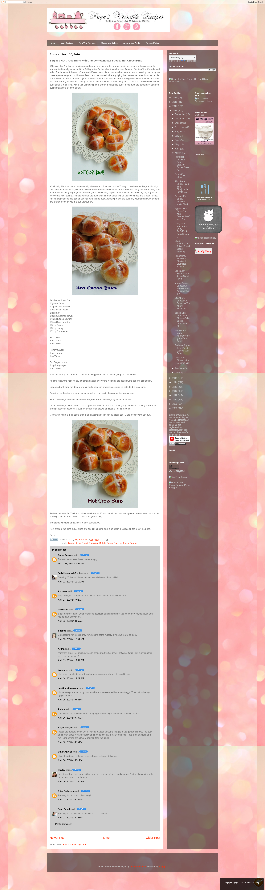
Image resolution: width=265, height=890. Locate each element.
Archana (62, 591)
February (179, 368)
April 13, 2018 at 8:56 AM (70, 621)
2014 (175, 382)
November (180, 118)
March (178, 153)
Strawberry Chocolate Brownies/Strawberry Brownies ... (182, 303)
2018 (175, 102)
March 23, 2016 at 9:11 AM (71, 563)
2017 (175, 106)
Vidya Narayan (65, 727)
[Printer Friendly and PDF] (54, 540)
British (102, 543)
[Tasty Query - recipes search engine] (203, 253)
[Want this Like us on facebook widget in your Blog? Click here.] (261, 887)
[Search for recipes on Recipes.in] (178, 477)
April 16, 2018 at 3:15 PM (70, 742)
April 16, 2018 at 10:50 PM (71, 781)
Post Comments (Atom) (74, 844)
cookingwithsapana (68, 688)
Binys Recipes (65, 555)
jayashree (63, 670)
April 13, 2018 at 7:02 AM (70, 600)
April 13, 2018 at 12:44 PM (71, 660)
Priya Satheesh (66, 791)
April (177, 149)
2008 (175, 408)
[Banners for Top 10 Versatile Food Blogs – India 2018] (192, 81)
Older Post (153, 837)
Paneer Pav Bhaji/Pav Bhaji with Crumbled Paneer (180, 261)
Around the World (131, 43)
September (180, 127)
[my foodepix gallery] (205, 238)
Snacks (133, 543)
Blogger (163, 866)
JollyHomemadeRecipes (71, 573)
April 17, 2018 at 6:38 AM (70, 799)
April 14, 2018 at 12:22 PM (71, 678)
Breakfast (93, 543)
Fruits (126, 543)
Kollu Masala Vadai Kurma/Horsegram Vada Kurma (182, 335)
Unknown (63, 609)
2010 (175, 399)
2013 (175, 387)
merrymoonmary (138, 866)
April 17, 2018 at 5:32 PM (70, 818)
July (177, 136)
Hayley (61, 770)
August (178, 131)
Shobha (62, 631)
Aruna (61, 649)
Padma (61, 709)
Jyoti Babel (64, 809)
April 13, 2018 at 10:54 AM (71, 639)
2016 (175, 110)
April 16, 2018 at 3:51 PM (70, 760)
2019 (175, 97)
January (179, 373)
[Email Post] (106, 539)
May (177, 144)
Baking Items (74, 543)
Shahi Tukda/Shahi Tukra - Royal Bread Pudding (182, 246)
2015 (175, 378)
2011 (175, 395)
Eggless (118, 543)
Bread (85, 543)
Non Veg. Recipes (87, 43)
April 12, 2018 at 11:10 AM (71, 582)
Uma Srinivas (65, 752)
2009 (175, 404)
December (180, 114)
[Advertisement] (189, 506)
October (179, 123)
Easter (110, 543)
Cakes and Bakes (109, 43)
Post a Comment (63, 824)
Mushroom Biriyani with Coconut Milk (182, 360)
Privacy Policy (152, 43)
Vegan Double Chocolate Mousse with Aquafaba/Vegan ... (182, 288)
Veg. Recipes (67, 43)
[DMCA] (177, 445)
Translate (191, 61)
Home (52, 43)
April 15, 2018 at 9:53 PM (70, 700)
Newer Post (57, 837)
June (177, 140)
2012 (175, 391)
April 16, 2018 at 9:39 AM (70, 718)
